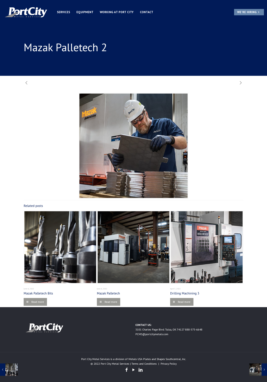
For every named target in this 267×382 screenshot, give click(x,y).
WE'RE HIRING (247, 12)
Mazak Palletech (108, 293)
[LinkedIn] (141, 370)
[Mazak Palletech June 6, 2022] (258, 369)
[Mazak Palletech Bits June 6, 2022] (9, 369)
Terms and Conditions (144, 363)
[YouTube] (133, 370)
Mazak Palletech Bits (38, 293)
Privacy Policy (169, 363)
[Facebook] (126, 370)
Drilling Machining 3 (184, 293)
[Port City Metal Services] (26, 12)
